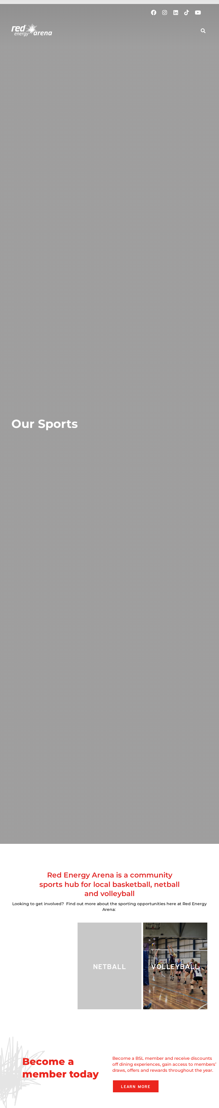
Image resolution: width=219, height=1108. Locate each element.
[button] (188, 30)
